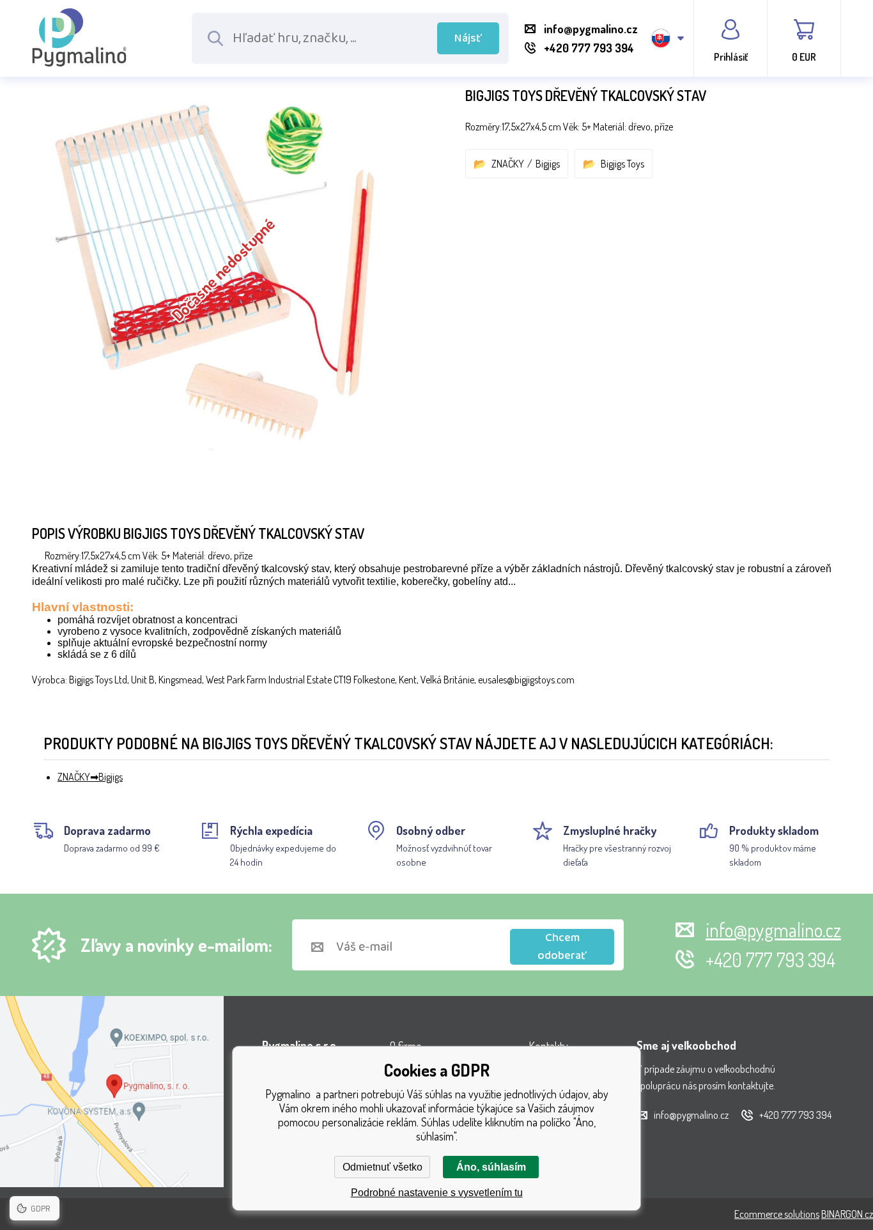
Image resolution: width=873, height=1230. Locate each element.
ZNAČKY (507, 163)
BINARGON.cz (847, 1214)
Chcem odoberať (562, 947)
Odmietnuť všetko (382, 1167)
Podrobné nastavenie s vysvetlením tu (437, 1192)
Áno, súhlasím (491, 1167)
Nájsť (468, 38)
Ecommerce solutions (776, 1214)
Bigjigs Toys (622, 163)
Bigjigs (548, 163)
